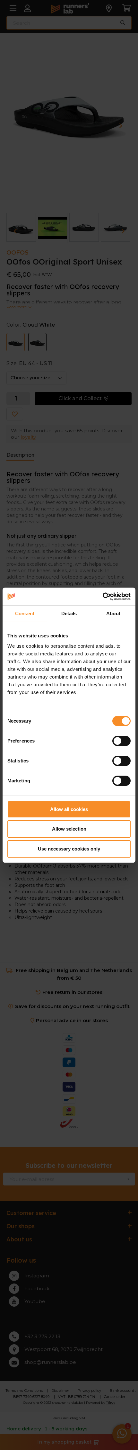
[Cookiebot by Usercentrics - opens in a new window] (102, 596)
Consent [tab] (24, 613)
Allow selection (69, 829)
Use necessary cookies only (69, 848)
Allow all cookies (69, 809)
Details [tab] (69, 613)
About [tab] (113, 613)
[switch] (121, 741)
